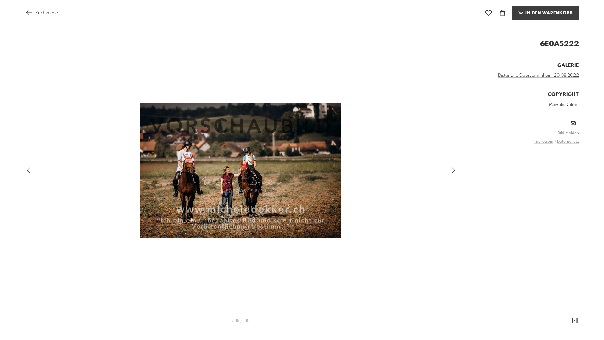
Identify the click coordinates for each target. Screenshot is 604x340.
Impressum (543, 142)
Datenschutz (568, 142)
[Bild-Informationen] (575, 320)
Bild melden (568, 133)
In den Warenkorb (548, 13)
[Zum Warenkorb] (502, 13)
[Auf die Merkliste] (488, 13)
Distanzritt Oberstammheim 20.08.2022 (538, 75)
